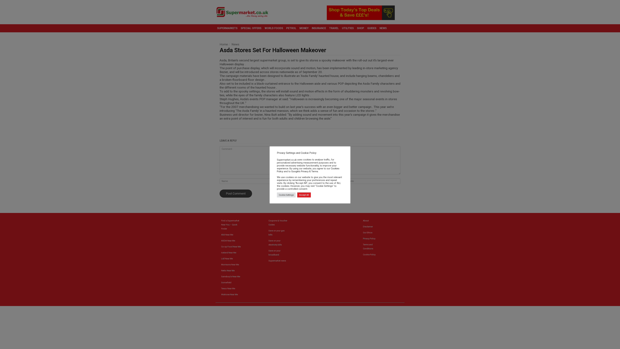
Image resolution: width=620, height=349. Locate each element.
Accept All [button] (304, 195)
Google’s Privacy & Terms (304, 171)
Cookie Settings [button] (286, 195)
